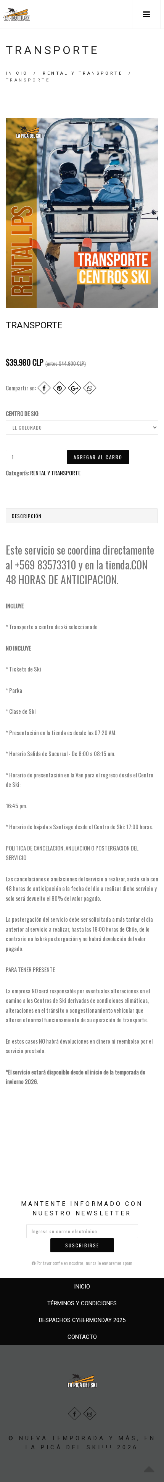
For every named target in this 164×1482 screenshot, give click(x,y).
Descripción (27, 516)
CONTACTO (82, 1336)
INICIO (82, 1286)
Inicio (17, 73)
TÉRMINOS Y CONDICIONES (82, 1303)
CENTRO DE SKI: (22, 413)
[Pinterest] (59, 388)
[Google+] (74, 388)
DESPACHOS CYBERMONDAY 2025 (82, 1320)
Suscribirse (82, 1245)
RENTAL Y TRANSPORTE (83, 73)
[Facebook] (44, 388)
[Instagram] (90, 1413)
